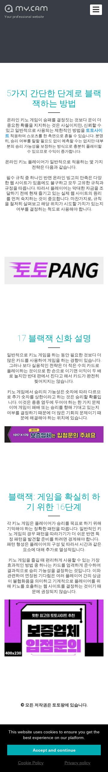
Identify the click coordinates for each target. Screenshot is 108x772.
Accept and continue (54, 750)
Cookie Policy (31, 762)
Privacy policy (77, 762)
